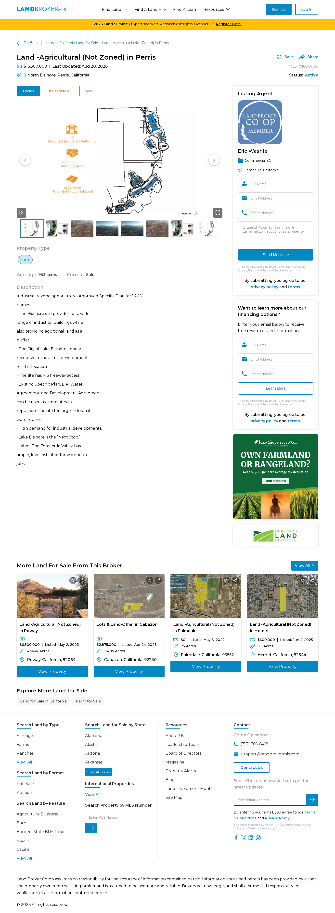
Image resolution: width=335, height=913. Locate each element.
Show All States (98, 772)
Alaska (91, 744)
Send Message (276, 255)
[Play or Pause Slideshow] (21, 213)
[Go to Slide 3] (82, 228)
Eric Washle (253, 151)
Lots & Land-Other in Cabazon (127, 624)
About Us (175, 735)
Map (89, 91)
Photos (28, 91)
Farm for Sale (88, 701)
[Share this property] (81, 580)
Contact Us (251, 767)
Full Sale (25, 783)
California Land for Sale (78, 43)
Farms (23, 744)
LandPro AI (61, 91)
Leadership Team (182, 744)
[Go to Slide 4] (107, 228)
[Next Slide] (214, 160)
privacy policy (264, 287)
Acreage (25, 735)
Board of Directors (183, 753)
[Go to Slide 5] (132, 228)
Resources (213, 9)
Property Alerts (181, 771)
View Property (52, 671)
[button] (119, 160)
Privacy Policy (247, 270)
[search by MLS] (91, 828)
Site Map (174, 797)
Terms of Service (273, 270)
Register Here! (229, 24)
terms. (294, 421)
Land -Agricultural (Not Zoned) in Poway (50, 627)
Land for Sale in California (43, 701)
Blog (170, 779)
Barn (21, 823)
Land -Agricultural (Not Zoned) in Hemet (280, 627)
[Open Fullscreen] (217, 213)
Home (49, 43)
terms (294, 287)
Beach (23, 840)
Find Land (111, 9)
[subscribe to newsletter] (312, 800)
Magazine (175, 762)
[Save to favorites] (73, 580)
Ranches (25, 753)
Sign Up (279, 9)
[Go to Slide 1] (32, 228)
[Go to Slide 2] (57, 228)
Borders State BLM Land (40, 831)
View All (302, 565)
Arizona (92, 753)
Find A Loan (184, 9)
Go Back (31, 43)
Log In (306, 9)
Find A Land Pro (150, 9)
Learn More (276, 388)
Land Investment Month (189, 788)
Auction (24, 792)
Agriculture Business (37, 814)
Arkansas (94, 762)
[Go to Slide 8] (207, 228)
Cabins (23, 849)
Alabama (93, 735)
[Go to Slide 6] (157, 228)
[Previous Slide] (25, 160)
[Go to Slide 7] (182, 228)
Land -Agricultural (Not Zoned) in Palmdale (203, 627)
